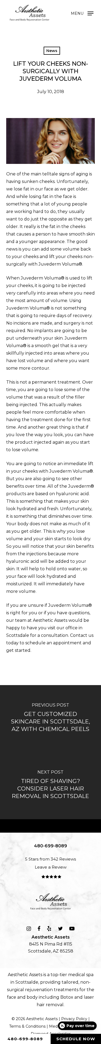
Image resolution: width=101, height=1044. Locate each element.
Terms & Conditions (27, 1026)
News (51, 50)
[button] (82, 13)
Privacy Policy (74, 1018)
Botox (66, 997)
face (11, 997)
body (32, 997)
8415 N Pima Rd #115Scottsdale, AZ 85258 (50, 944)
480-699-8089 (25, 1038)
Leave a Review (51, 867)
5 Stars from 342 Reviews (50, 859)
